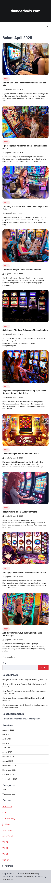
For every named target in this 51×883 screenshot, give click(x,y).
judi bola (6, 824)
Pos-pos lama (9, 657)
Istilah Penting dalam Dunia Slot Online (19, 512)
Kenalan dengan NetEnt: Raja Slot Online (20, 454)
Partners (9, 865)
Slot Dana (7, 830)
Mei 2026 (6, 734)
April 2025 (6, 748)
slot (4, 812)
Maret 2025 (7, 752)
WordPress (7, 879)
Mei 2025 (6, 743)
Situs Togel (7, 836)
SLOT (6, 79)
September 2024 (9, 779)
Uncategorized (8, 794)
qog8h (7, 89)
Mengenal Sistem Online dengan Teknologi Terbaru (24, 679)
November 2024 (9, 770)
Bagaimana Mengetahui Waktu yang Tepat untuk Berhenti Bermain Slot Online (24, 392)
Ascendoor (27, 876)
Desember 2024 (9, 765)
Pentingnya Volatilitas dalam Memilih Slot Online (24, 572)
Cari (4, 663)
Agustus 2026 (8, 730)
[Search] (47, 26)
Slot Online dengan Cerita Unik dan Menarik (21, 269)
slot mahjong (8, 818)
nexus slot (7, 806)
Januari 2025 (7, 761)
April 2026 (6, 739)
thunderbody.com (25, 11)
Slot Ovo (6, 860)
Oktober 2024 (8, 774)
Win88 (5, 842)
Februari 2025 (8, 756)
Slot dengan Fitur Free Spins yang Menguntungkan (25, 330)
